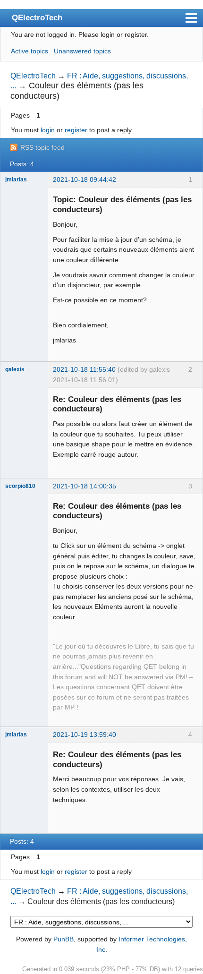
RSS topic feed (42, 147)
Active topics (29, 51)
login (48, 130)
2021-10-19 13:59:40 (84, 734)
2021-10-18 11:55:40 (84, 369)
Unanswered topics (82, 51)
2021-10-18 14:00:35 (84, 486)
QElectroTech (37, 17)
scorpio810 (20, 486)
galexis (15, 369)
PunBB (63, 939)
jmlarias (16, 179)
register (76, 130)
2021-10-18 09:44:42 (84, 179)
